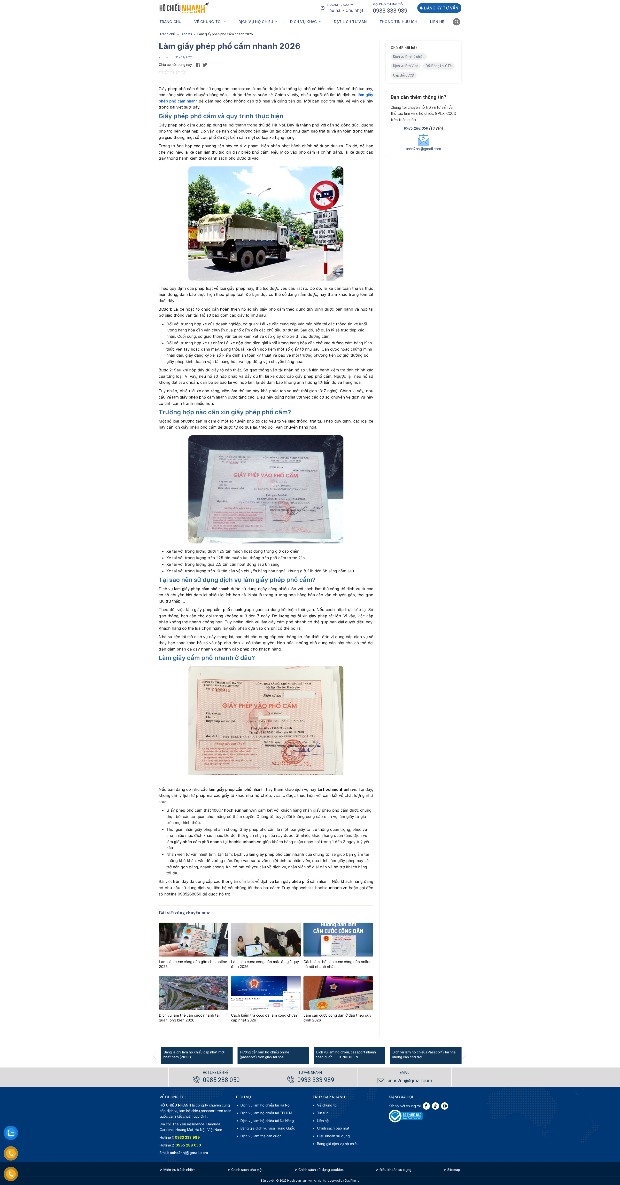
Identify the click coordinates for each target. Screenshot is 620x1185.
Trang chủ (170, 21)
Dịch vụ (186, 34)
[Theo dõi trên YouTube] (444, 1106)
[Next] (465, 1055)
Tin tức (322, 1113)
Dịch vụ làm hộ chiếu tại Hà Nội (265, 1105)
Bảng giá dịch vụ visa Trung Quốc (267, 1128)
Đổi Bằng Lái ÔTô (439, 66)
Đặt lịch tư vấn (350, 21)
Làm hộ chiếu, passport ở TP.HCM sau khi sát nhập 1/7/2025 (391, 1054)
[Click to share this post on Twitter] (204, 64)
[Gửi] (457, 22)
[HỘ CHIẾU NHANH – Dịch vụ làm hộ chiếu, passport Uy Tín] (184, 8)
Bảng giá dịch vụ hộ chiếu (337, 1143)
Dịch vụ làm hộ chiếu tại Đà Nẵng (267, 1120)
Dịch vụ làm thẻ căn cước (260, 1136)
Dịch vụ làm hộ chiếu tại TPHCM (266, 1113)
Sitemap (453, 1170)
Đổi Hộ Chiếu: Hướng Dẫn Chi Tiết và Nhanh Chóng (161, 1054)
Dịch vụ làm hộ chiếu (409, 57)
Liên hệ (437, 21)
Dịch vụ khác (303, 21)
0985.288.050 (416, 128)
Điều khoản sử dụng (333, 1136)
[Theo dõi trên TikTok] (435, 1106)
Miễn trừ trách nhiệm (179, 1170)
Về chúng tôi (208, 21)
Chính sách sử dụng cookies (321, 1170)
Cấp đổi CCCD (403, 75)
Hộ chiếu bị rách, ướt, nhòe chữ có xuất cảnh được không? (316, 1054)
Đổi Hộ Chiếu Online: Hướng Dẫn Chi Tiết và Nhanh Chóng (240, 1054)
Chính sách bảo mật (333, 1128)
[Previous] (156, 1055)
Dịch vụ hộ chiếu (256, 21)
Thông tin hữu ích (399, 21)
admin (164, 57)
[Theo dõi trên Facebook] (426, 1106)
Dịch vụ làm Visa (405, 66)
